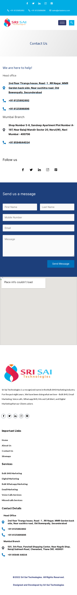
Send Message (60, 263)
